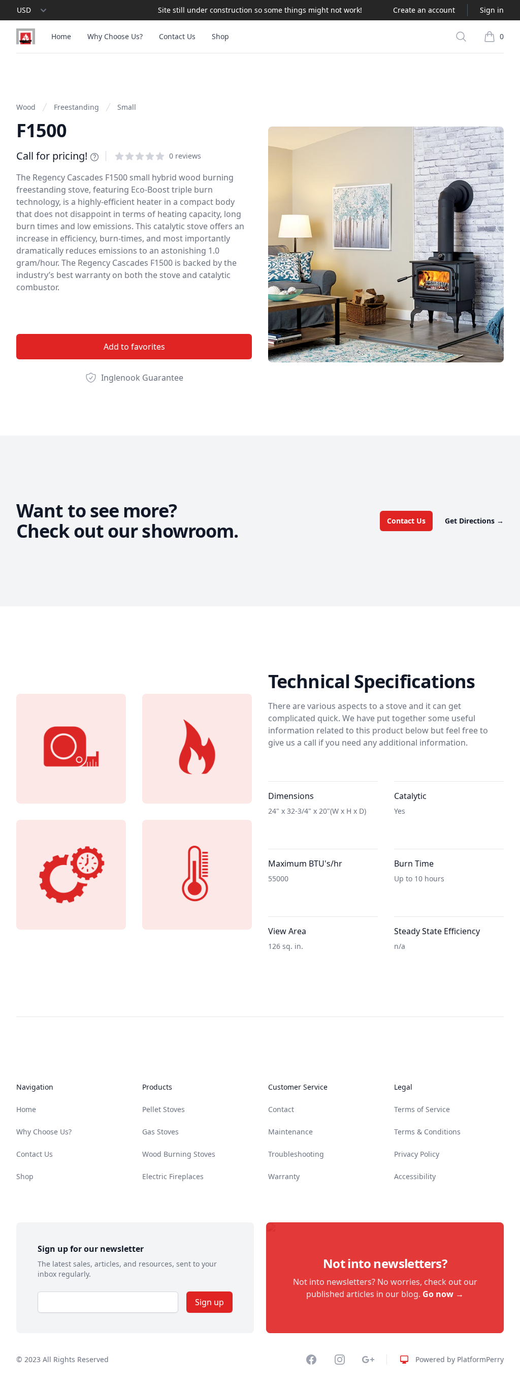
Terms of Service (422, 1109)
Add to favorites (134, 346)
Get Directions (474, 521)
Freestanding (76, 107)
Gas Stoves (160, 1131)
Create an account (424, 10)
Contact (281, 1109)
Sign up (209, 1302)
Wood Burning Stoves (178, 1154)
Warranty (284, 1176)
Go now (443, 1294)
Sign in (492, 10)
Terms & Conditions (427, 1131)
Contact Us (177, 36)
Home (61, 36)
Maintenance (290, 1131)
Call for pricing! (51, 156)
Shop (220, 36)
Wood (26, 107)
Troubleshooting (296, 1154)
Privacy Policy (416, 1154)
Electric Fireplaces (173, 1176)
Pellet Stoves (163, 1109)
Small (126, 107)
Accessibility (415, 1176)
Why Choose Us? (115, 36)
